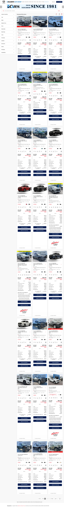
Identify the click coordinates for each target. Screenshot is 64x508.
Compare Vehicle (22, 124)
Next (52, 498)
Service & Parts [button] (27, 1)
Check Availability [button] (24, 56)
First (40, 498)
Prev (43, 498)
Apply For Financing (24, 59)
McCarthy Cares (46, 1)
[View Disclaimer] (25, 40)
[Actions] (30, 29)
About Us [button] (40, 1)
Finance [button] (35, 1)
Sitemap (22, 505)
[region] (24, 51)
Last (56, 498)
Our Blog (43, 1)
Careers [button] (37, 1)
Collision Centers (31, 1)
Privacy (24, 505)
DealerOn (19, 505)
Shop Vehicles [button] (22, 1)
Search (59, 10)
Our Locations (59, 1)
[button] (31, 21)
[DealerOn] (9, 505)
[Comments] (30, 40)
